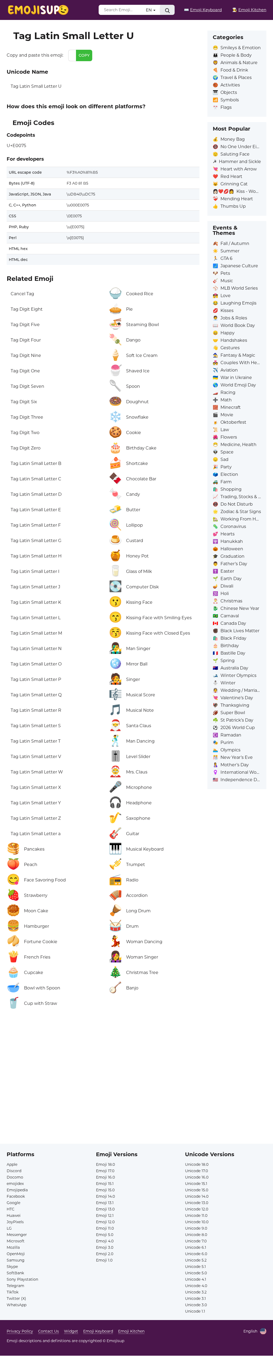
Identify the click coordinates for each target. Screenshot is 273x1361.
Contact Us (48, 1331)
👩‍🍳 (249, 9)
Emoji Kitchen (131, 1331)
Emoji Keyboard (98, 1331)
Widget (71, 1331)
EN (149, 10)
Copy (84, 55)
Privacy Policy (20, 1331)
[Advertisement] (103, 1072)
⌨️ (203, 9)
